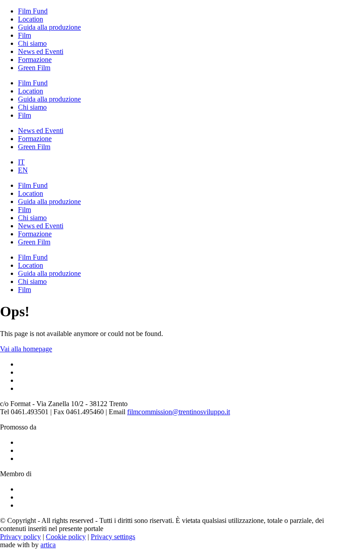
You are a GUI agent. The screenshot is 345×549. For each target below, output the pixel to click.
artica (48, 545)
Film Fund (33, 11)
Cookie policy (66, 536)
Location (30, 19)
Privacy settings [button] (113, 536)
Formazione (35, 59)
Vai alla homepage (26, 349)
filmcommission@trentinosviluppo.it (178, 412)
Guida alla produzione (49, 27)
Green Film (34, 67)
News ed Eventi (40, 51)
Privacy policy (20, 536)
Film (24, 35)
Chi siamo (32, 43)
